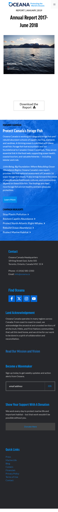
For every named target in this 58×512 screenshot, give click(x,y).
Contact (10, 480)
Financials (10, 470)
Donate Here (30, 426)
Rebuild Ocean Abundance (17, 227)
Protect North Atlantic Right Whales (23, 223)
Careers (9, 466)
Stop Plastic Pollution (15, 214)
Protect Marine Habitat (16, 232)
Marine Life (11, 460)
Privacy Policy (12, 473)
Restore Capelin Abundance (18, 218)
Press (8, 456)
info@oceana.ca (22, 274)
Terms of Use (12, 477)
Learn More (9, 199)
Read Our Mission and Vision (23, 351)
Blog (8, 463)
